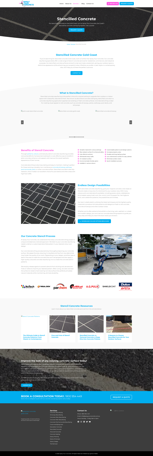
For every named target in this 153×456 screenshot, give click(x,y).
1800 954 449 (73, 396)
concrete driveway (59, 167)
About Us (68, 3)
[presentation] (34, 324)
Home (62, 3)
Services (73, 44)
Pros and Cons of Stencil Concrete (60, 336)
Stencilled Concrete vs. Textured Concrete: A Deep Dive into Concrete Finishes (90, 337)
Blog (83, 3)
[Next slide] (130, 122)
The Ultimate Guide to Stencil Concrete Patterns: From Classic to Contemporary (34, 337)
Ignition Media (94, 453)
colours (36, 154)
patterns (30, 154)
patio (34, 169)
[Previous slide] (22, 122)
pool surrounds (26, 169)
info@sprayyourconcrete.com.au (90, 416)
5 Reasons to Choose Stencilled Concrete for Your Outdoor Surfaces (118, 337)
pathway (69, 167)
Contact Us (90, 3)
